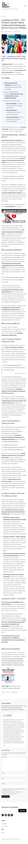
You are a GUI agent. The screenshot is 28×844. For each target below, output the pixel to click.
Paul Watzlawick (10, 389)
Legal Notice (4, 823)
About (3, 832)
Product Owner (14, 692)
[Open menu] (25, 6)
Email (3, 778)
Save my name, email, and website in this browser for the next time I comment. (14, 789)
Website (3, 783)
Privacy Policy (5, 826)
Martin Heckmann (14, 688)
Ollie (18, 839)
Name (3, 773)
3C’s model (10, 459)
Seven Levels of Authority (9, 485)
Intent (8, 692)
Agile (3, 692)
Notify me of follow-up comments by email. (12, 792)
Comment (4, 757)
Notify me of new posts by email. (10, 793)
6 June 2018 (9, 716)
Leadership (4, 16)
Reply (4, 745)
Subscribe (22, 810)
